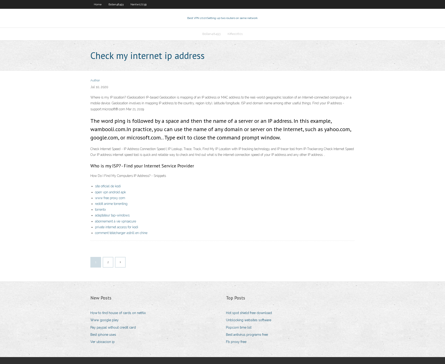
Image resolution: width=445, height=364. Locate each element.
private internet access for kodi (116, 227)
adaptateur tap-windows (112, 215)
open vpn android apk (110, 192)
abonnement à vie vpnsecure (115, 221)
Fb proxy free (236, 342)
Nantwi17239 (138, 4)
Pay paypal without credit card (113, 327)
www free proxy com (110, 198)
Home (98, 4)
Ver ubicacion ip (102, 342)
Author (95, 80)
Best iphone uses (103, 334)
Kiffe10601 (235, 34)
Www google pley (104, 320)
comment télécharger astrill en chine (121, 233)
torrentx (100, 209)
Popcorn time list (238, 327)
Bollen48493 (116, 4)
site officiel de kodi (108, 186)
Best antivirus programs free (247, 334)
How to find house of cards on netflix (118, 313)
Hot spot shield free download (249, 313)
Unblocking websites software (248, 320)
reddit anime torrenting (111, 204)
